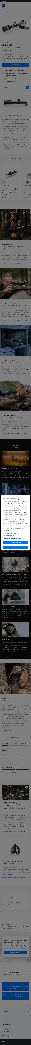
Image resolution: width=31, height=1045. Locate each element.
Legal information (16, 538)
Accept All (15, 547)
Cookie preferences (15, 542)
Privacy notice (8, 533)
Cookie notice (6, 538)
